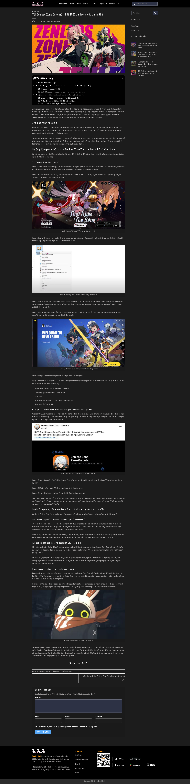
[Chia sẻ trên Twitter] (74, 663)
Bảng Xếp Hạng (98, 4)
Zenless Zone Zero (54, 21)
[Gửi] (155, 13)
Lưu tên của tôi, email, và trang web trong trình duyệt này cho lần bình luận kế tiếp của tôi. (68, 727)
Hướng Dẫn (35, 11)
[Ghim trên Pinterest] (82, 663)
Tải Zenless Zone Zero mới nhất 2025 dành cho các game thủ (147, 73)
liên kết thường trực (66, 671)
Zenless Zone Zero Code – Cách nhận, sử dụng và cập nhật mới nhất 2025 (147, 54)
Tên (37, 716)
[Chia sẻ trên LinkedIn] (86, 663)
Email (67, 716)
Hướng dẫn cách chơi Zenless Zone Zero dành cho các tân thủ (148, 64)
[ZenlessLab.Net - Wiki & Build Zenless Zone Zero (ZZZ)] (44, 3)
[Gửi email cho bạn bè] (78, 663)
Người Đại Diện (75, 4)
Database (110, 4)
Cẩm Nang (135, 26)
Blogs (120, 4)
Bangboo (86, 4)
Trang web (98, 716)
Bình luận (39, 698)
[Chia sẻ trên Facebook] (70, 663)
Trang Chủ (63, 4)
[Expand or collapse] (122, 78)
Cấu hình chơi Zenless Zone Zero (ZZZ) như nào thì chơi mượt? (147, 45)
